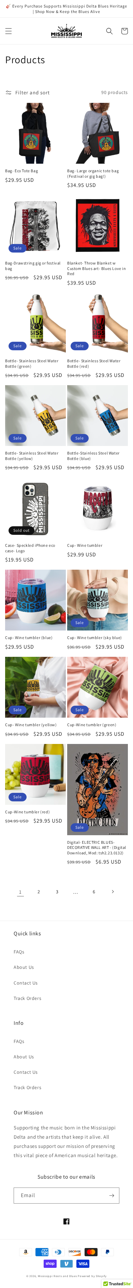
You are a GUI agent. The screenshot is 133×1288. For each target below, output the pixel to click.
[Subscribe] (111, 1196)
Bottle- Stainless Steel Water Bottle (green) (31, 363)
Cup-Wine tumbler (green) (91, 724)
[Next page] (112, 891)
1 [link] (20, 892)
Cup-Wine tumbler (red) (27, 811)
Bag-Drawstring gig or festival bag (33, 265)
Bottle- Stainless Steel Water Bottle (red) (93, 363)
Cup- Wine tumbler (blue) (29, 637)
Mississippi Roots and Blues (57, 1276)
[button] (8, 31)
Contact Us (26, 983)
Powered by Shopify (92, 1276)
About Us (24, 967)
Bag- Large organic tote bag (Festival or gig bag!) (93, 173)
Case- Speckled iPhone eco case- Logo (30, 548)
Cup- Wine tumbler (84, 545)
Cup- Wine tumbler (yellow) (31, 724)
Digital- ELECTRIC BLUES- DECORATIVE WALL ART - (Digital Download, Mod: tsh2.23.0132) (96, 847)
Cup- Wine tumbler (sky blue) (94, 637)
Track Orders (27, 998)
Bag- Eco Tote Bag (21, 170)
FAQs (19, 952)
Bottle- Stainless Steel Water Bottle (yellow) (31, 455)
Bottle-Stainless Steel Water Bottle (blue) (93, 455)
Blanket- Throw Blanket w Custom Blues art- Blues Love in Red (96, 268)
